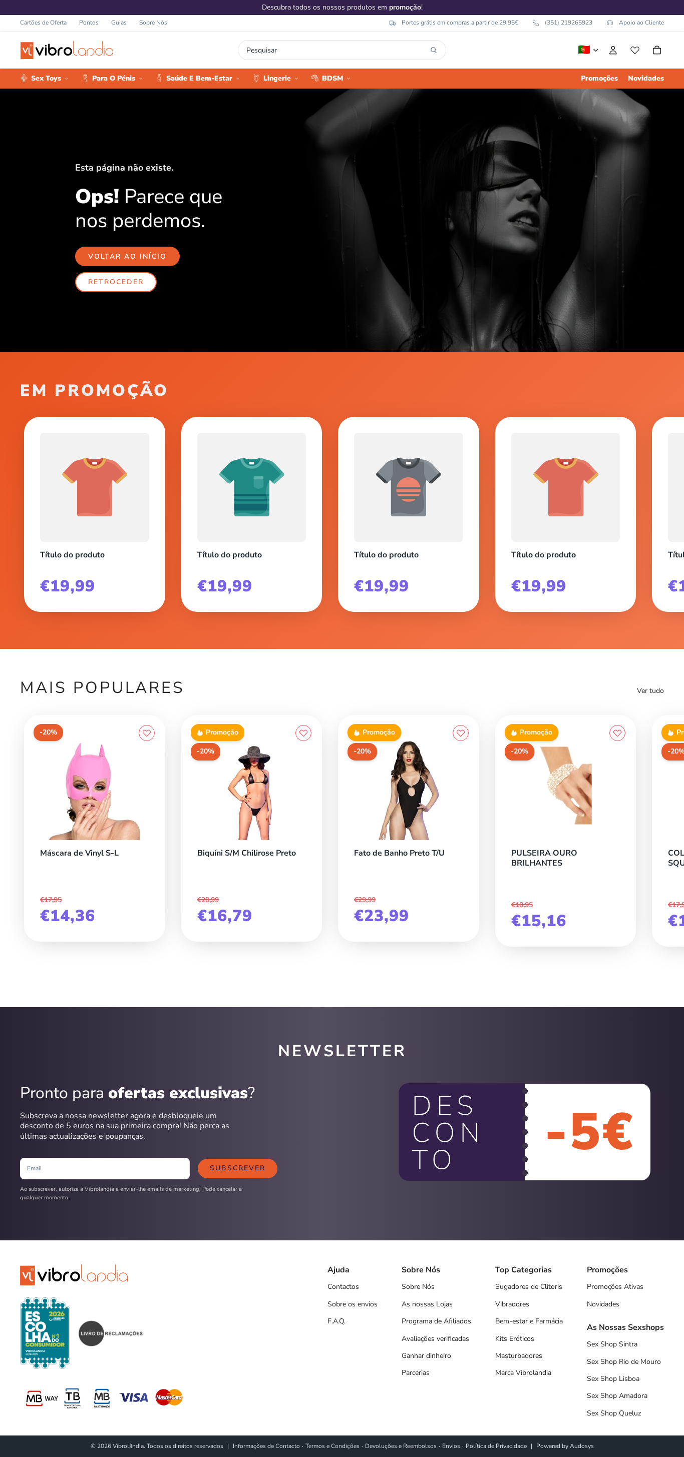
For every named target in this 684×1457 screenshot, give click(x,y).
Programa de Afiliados (436, 1321)
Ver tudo (650, 690)
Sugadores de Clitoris (528, 1286)
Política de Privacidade (496, 1446)
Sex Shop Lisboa (613, 1378)
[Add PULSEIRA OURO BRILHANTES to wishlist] (617, 733)
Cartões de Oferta (43, 23)
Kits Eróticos (514, 1338)
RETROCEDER (116, 282)
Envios (451, 1446)
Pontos (89, 23)
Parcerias (416, 1372)
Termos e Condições (332, 1446)
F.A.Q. (336, 1321)
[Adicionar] (147, 838)
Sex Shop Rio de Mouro (624, 1361)
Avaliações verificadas (435, 1338)
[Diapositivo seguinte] (653, 510)
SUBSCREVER (237, 1168)
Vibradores (512, 1304)
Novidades (603, 1304)
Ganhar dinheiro (426, 1355)
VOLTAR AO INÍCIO (127, 256)
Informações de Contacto (266, 1446)
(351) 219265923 (568, 23)
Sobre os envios (352, 1304)
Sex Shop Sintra (612, 1344)
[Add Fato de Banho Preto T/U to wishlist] (461, 733)
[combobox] (335, 50)
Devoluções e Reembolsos (401, 1446)
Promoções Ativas (615, 1286)
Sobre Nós (153, 23)
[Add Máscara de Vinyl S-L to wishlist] (147, 733)
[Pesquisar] (434, 50)
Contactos (343, 1286)
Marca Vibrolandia (523, 1372)
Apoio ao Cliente (641, 23)
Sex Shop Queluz (614, 1413)
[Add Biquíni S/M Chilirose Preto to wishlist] (303, 733)
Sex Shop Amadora (617, 1395)
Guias (119, 23)
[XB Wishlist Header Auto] (635, 50)
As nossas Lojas (427, 1304)
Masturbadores (518, 1355)
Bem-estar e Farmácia (529, 1321)
